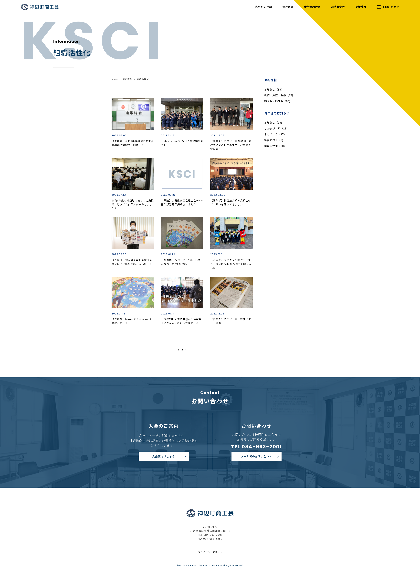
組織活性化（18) (274, 146)
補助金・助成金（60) (277, 101)
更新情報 (360, 7)
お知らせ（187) (274, 89)
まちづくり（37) (274, 134)
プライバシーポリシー (210, 552)
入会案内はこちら (163, 456)
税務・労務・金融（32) (278, 95)
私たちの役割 (263, 7)
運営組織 (288, 7)
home (115, 79)
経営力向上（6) (273, 140)
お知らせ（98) (273, 122)
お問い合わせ (391, 7)
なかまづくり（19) (276, 128)
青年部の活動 (312, 7)
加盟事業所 (338, 7)
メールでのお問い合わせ (256, 456)
